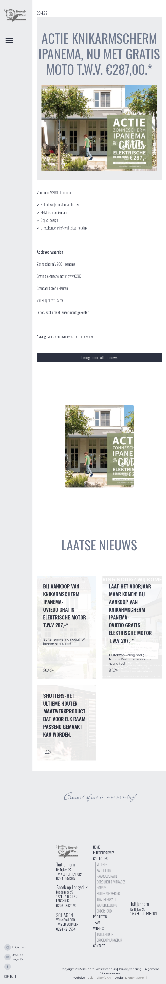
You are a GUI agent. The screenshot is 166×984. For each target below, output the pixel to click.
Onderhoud (104, 911)
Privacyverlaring (130, 969)
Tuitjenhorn (105, 934)
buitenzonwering (108, 893)
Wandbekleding (107, 905)
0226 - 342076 (66, 905)
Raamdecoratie (107, 876)
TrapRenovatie (107, 899)
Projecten (100, 917)
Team (96, 922)
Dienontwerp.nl (136, 977)
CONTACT (10, 976)
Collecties (100, 859)
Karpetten (104, 870)
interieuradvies (104, 853)
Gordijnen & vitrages (111, 882)
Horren (102, 888)
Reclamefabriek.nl (98, 977)
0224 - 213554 (65, 929)
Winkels (98, 928)
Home (96, 847)
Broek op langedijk (109, 940)
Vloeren (102, 864)
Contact (99, 946)
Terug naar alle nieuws (99, 357)
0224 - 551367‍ (65, 878)
